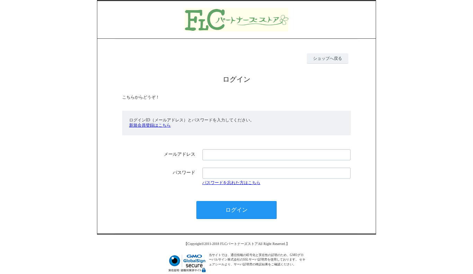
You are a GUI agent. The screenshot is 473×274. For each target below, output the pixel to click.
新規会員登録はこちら (150, 125)
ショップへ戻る (327, 58)
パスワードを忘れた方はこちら (231, 182)
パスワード (184, 172)
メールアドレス (179, 154)
